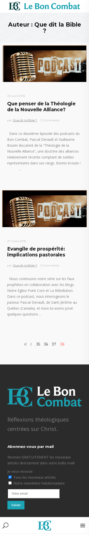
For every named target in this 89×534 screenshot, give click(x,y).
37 (54, 344)
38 (62, 344)
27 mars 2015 (16, 241)
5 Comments (50, 265)
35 (38, 344)
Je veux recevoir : (20, 471)
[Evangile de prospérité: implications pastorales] (44, 208)
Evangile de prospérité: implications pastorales (36, 251)
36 (46, 344)
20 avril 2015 (16, 96)
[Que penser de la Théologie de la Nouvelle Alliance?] (44, 63)
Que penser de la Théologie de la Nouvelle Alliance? (41, 106)
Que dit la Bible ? (25, 120)
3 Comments (50, 120)
